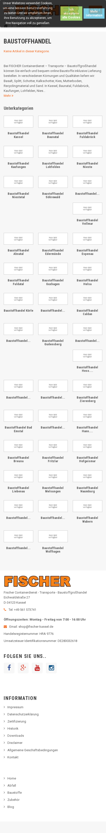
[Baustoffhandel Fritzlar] (53, 446)
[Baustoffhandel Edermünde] (53, 239)
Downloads (15, 735)
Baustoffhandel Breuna (18, 459)
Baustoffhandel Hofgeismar (87, 459)
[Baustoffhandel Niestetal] (18, 182)
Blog (10, 807)
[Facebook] (9, 668)
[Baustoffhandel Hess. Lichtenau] (87, 355)
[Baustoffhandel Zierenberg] (87, 386)
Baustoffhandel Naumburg (87, 489)
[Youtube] (37, 668)
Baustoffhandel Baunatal (53, 135)
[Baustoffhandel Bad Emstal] (18, 416)
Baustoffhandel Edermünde (53, 252)
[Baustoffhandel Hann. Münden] (87, 416)
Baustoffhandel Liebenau (18, 489)
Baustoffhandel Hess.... (87, 369)
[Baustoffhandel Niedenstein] (53, 386)
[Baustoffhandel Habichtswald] (87, 329)
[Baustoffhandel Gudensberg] (53, 329)
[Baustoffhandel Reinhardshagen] (18, 506)
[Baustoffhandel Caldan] (87, 299)
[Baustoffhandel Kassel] (18, 121)
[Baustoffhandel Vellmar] (87, 208)
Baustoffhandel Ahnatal (18, 252)
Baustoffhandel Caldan (87, 312)
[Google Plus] (23, 668)
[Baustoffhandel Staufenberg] (87, 182)
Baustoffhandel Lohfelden (53, 165)
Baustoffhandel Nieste (87, 165)
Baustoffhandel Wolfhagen (53, 549)
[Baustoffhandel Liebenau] (18, 476)
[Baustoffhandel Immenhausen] (18, 386)
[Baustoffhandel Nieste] (87, 152)
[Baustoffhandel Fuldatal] (18, 269)
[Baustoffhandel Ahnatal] (18, 239)
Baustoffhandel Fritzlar (53, 459)
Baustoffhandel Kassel (18, 135)
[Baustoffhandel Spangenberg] (53, 506)
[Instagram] (51, 668)
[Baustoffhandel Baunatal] (53, 121)
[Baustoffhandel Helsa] (87, 269)
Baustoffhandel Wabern (87, 519)
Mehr (8, 95)
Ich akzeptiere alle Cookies (71, 13)
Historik (12, 728)
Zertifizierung (16, 721)
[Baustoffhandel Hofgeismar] (87, 446)
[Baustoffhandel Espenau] (87, 239)
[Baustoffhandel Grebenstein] (53, 416)
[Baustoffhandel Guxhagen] (53, 269)
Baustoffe (14, 792)
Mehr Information (94, 13)
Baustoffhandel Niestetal (18, 195)
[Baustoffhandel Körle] (18, 299)
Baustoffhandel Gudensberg (53, 342)
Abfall (11, 785)
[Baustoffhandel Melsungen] (53, 476)
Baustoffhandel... (87, 193)
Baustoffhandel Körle (18, 310)
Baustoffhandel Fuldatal (18, 282)
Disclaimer (14, 743)
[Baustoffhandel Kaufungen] (18, 152)
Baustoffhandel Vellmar (87, 221)
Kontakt (12, 757)
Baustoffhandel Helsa (87, 282)
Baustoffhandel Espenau (87, 252)
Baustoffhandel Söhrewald (53, 195)
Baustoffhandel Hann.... (87, 429)
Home (11, 778)
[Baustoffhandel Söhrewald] (53, 182)
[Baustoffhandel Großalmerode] (18, 329)
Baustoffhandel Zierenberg (87, 399)
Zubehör (13, 800)
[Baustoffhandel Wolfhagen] (53, 536)
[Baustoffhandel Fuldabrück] (87, 121)
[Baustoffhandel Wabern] (87, 506)
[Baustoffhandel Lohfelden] (53, 152)
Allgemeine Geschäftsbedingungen (32, 750)
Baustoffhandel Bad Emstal (18, 429)
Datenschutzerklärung (23, 714)
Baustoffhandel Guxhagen (53, 282)
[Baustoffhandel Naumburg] (87, 476)
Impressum (15, 707)
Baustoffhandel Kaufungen (18, 165)
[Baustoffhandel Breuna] (18, 446)
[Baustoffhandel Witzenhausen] (18, 536)
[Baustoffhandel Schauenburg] (53, 299)
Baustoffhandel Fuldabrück (87, 135)
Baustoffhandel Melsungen (53, 489)
